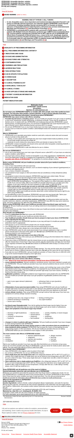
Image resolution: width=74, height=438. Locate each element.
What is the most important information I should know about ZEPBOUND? (34, 260)
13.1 (49, 28)
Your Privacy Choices (66, 422)
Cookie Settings (68, 425)
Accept (55, 410)
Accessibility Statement (50, 434)
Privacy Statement (29, 413)
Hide (4, 44)
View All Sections (7, 11)
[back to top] (71, 435)
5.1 (27, 28)
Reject (67, 410)
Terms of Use (5, 434)
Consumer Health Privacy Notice (32, 434)
